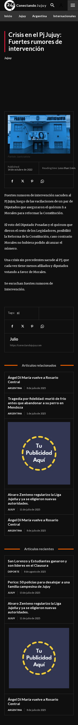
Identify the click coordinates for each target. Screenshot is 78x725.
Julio (14, 339)
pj (18, 312)
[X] (22, 181)
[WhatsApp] (42, 181)
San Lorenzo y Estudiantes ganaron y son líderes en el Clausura (37, 563)
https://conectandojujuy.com (26, 345)
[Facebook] (12, 181)
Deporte (13, 571)
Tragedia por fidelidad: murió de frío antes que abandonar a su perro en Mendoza (37, 402)
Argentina (15, 388)
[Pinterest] (32, 181)
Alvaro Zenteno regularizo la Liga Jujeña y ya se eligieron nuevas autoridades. (34, 498)
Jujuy (7, 58)
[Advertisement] (39, 83)
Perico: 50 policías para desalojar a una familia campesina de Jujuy (39, 584)
